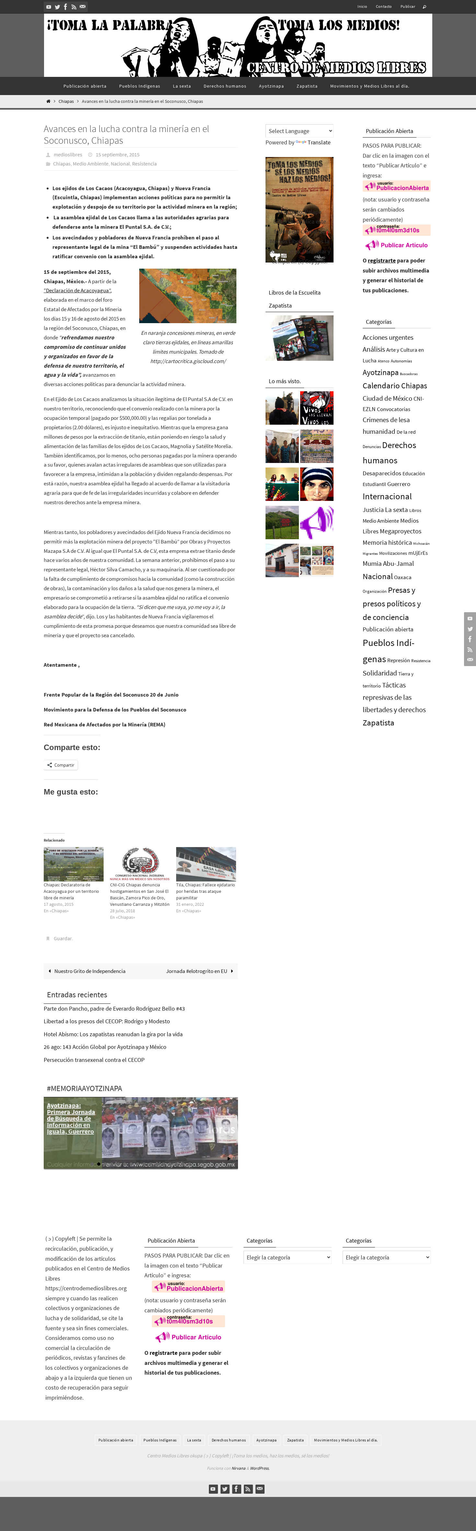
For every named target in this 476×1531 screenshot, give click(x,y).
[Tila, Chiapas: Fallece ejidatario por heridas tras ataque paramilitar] (206, 864)
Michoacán (421, 543)
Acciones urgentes (388, 337)
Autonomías (401, 361)
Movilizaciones (393, 553)
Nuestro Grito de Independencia (89, 971)
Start (229, 1158)
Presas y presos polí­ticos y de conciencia (392, 603)
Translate (319, 142)
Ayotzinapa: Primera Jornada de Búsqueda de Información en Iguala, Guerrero (71, 1118)
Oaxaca (403, 577)
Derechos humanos (229, 1440)
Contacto (384, 6)
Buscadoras (409, 373)
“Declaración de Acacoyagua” (77, 290)
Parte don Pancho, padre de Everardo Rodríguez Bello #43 (114, 1008)
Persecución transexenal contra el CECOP (94, 1059)
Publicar (408, 6)
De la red (406, 432)
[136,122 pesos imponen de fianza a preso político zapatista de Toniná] (282, 524)
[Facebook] (66, 7)
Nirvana (238, 1468)
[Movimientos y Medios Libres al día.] (282, 409)
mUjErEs (418, 553)
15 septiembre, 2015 (118, 154)
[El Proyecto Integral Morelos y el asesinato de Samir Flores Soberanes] (317, 562)
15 (183, 1164)
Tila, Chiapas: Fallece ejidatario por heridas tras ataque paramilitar (205, 891)
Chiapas (66, 101)
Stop (234, 1158)
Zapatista (378, 723)
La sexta (396, 509)
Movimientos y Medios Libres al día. (346, 1440)
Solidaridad (380, 672)
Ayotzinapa (381, 372)
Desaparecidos (382, 473)
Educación (413, 473)
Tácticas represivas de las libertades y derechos (394, 697)
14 (176, 1164)
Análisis (374, 349)
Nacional (120, 163)
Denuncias (372, 446)
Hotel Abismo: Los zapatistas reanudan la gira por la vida (113, 1034)
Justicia (373, 509)
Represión (398, 660)
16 (189, 1164)
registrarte (382, 260)
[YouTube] (49, 7)
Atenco (384, 360)
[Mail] (82, 7)
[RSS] (74, 7)
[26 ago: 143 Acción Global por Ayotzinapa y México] (317, 448)
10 (150, 1164)
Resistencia (144, 163)
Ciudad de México (387, 398)
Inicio (362, 6)
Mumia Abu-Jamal (388, 563)
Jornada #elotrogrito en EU (197, 971)
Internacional (387, 496)
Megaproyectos (400, 531)
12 (163, 1164)
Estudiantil (374, 484)
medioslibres (68, 154)
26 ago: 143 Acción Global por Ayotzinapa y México (105, 1047)
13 (170, 1164)
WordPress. (259, 1468)
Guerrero (398, 484)
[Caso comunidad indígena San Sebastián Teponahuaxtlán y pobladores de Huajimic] (317, 524)
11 (157, 1164)
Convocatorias (393, 409)
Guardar (63, 938)
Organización (375, 591)
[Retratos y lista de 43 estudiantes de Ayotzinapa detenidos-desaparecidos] (317, 409)
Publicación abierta (388, 629)
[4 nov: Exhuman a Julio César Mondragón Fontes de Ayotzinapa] (317, 486)
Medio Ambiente (90, 163)
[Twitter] (57, 7)
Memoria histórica (387, 542)
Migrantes (370, 554)
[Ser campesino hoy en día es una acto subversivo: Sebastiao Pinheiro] (282, 486)
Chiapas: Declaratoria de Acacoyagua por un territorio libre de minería (71, 891)
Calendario (381, 386)
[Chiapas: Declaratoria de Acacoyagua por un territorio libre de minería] (74, 864)
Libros (415, 510)
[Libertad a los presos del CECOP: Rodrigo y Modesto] (282, 448)
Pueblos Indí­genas (160, 1440)
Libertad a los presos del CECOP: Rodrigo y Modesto (107, 1021)
